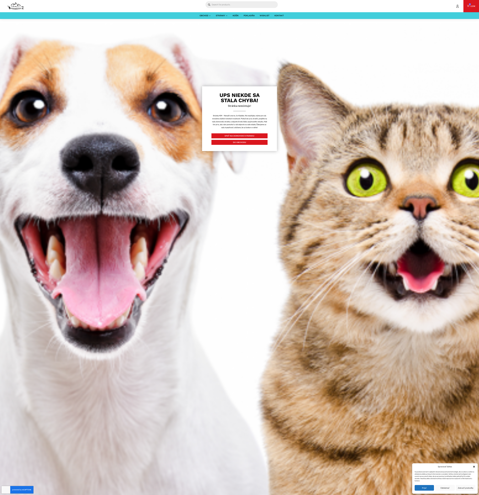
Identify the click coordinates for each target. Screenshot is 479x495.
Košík (236, 15)
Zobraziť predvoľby (465, 488)
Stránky (220, 15)
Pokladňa (249, 15)
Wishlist (264, 15)
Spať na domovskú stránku (239, 136)
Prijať (424, 488)
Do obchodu (239, 142)
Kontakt (279, 15)
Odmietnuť (444, 488)
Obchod (204, 15)
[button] (474, 466)
